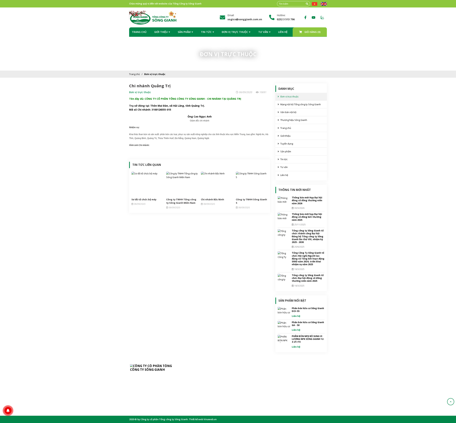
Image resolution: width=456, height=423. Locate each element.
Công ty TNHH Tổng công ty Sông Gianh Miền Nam (181, 201)
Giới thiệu (161, 32)
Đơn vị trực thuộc (235, 32)
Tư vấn (263, 32)
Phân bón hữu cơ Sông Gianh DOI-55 (308, 310)
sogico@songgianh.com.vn (150, 392)
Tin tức (206, 32)
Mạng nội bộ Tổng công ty (251, 386)
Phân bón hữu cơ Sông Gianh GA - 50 (308, 324)
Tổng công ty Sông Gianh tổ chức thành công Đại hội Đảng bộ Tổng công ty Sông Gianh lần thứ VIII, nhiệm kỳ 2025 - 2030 (308, 236)
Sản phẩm (184, 32)
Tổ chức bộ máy (201, 381)
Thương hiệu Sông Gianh (293, 120)
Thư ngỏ (197, 376)
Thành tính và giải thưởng (206, 397)
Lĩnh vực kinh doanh (203, 386)
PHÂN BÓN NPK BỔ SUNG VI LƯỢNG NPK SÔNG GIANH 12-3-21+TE (308, 339)
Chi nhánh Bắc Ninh (212, 199)
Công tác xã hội (201, 403)
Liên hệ (282, 32)
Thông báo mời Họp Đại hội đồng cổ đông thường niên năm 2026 (307, 200)
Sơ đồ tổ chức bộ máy (143, 199)
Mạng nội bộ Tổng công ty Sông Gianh (300, 104)
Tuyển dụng (286, 143)
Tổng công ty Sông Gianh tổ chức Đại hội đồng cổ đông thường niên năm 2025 (308, 278)
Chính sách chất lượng (204, 392)
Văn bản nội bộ (288, 112)
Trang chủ (139, 32)
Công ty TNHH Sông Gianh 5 (251, 201)
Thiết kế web (196, 419)
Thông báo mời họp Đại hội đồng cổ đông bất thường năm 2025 (307, 217)
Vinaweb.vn (210, 419)
